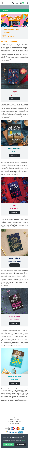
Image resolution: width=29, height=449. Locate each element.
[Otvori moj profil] (17, 2)
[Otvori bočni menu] (27, 2)
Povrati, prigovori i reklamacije (14, 421)
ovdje (23, 440)
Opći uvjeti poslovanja (14, 423)
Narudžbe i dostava (14, 419)
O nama (14, 417)
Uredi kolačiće (8, 444)
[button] (14, 98)
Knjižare (14, 415)
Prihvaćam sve (20, 444)
